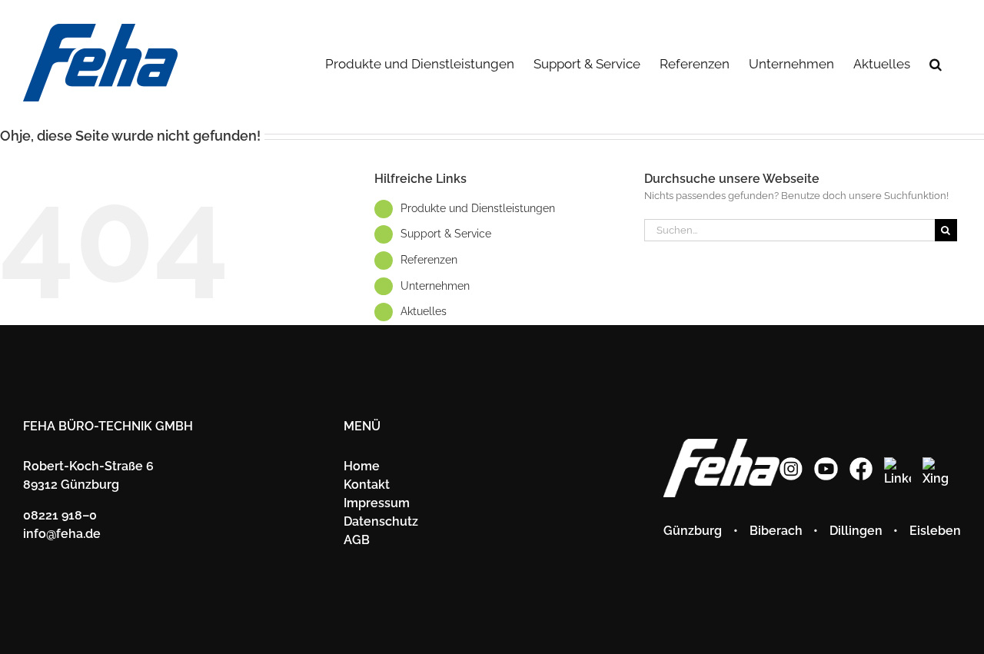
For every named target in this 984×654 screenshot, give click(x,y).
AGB (357, 540)
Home (362, 466)
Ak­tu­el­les (424, 311)
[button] (935, 62)
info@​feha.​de (62, 533)
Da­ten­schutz (381, 521)
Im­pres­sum (377, 503)
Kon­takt (367, 484)
